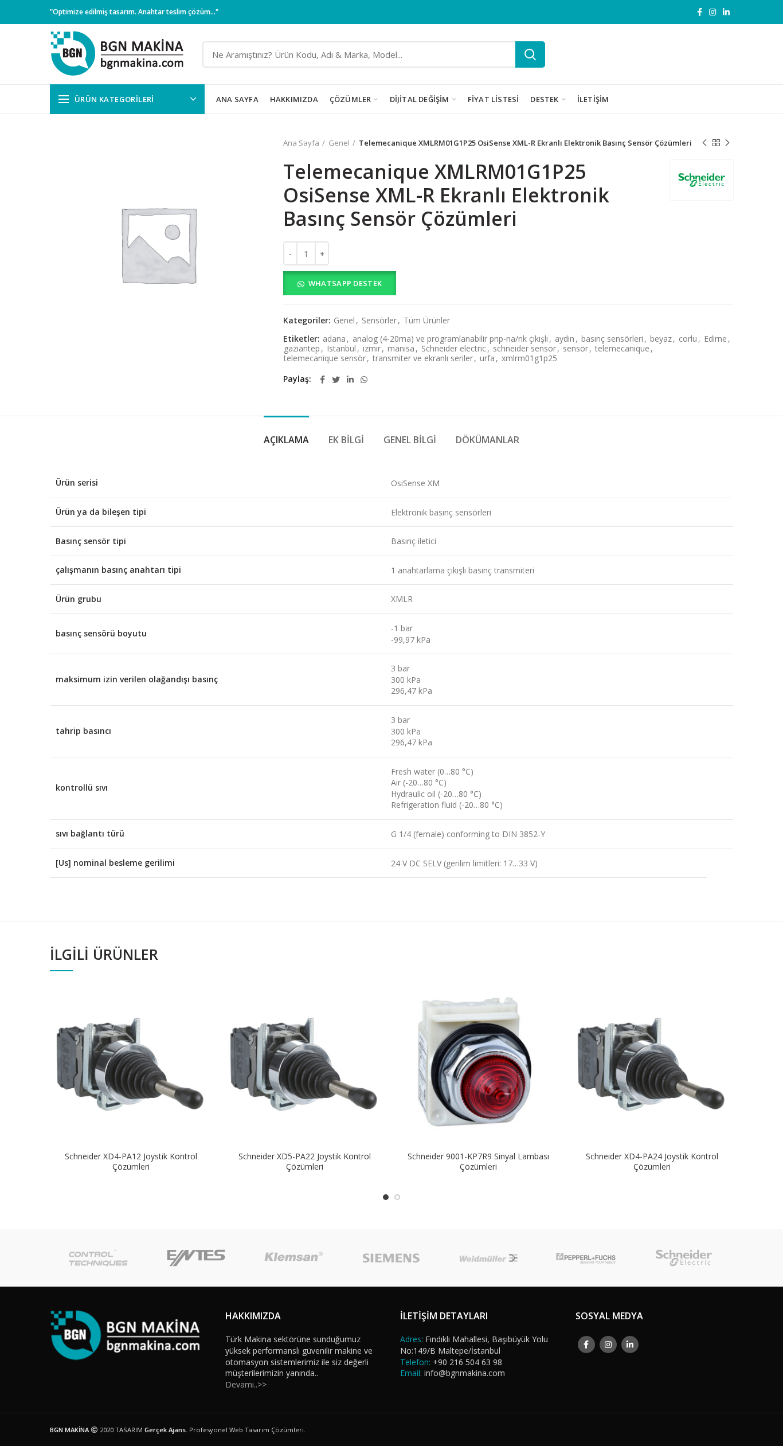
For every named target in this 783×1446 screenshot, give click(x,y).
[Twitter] (335, 379)
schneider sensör (524, 349)
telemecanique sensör (325, 359)
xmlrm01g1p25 (529, 359)
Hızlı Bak (203, 1028)
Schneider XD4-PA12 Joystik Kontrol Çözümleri (131, 1161)
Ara (530, 54)
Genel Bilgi (409, 439)
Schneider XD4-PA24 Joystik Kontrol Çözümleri (652, 1161)
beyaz (661, 339)
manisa (400, 349)
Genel (339, 143)
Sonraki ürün (727, 142)
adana (334, 339)
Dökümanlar (487, 439)
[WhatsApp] (364, 379)
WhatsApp (203, 1002)
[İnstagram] (712, 12)
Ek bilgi (346, 439)
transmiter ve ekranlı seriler (423, 359)
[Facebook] (700, 12)
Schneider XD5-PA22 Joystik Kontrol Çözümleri (304, 1161)
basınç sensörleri (612, 339)
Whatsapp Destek (345, 283)
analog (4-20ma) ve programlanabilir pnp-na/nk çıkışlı (450, 339)
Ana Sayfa (301, 143)
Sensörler (379, 321)
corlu (688, 339)
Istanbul (341, 349)
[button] (508, 283)
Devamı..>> (246, 1384)
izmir (372, 349)
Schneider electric (453, 349)
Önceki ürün (704, 142)
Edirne (715, 339)
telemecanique (622, 349)
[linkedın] (726, 12)
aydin (564, 339)
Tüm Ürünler (427, 321)
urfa (487, 359)
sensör (575, 349)
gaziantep (302, 349)
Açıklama (286, 439)
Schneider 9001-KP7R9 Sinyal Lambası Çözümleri (478, 1161)
